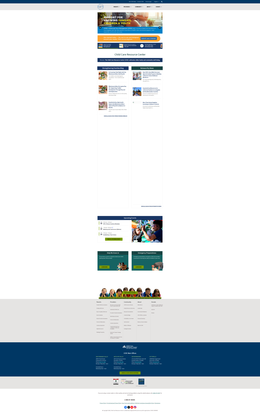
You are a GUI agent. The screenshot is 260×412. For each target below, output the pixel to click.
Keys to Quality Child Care (102, 311)
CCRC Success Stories (128, 305)
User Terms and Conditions (128, 403)
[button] (158, 1)
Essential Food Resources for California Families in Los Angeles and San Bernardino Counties (151, 90)
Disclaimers (157, 403)
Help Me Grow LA (100, 329)
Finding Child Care (100, 308)
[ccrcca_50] (101, 7)
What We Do (140, 305)
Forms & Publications (101, 322)
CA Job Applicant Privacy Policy (114, 403)
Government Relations (142, 311)
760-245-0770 (156, 362)
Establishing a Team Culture (109, 234)
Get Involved (126, 322)
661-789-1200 (120, 362)
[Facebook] (125, 407)
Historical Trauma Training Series (115, 333)
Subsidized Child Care (114, 309)
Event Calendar (100, 315)
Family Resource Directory (129, 308)
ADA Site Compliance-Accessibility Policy (144, 403)
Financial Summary (141, 318)
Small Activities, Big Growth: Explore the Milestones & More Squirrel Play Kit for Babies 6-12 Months (117, 105)
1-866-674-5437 (156, 393)
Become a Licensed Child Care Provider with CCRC (115, 305)
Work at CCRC (140, 325)
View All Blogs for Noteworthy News (151, 206)
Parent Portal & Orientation (102, 318)
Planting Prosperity (100, 332)
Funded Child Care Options (102, 305)
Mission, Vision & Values (142, 322)
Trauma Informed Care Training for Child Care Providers (114, 328)
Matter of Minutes (127, 325)
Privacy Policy (103, 403)
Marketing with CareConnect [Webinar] (112, 229)
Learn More (104, 267)
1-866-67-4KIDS (129, 400)
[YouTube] (131, 407)
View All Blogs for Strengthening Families (115, 116)
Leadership (140, 308)
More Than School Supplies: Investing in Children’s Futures (151, 103)
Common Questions (101, 325)
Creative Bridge (127, 315)
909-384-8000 (138, 362)
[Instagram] (135, 407)
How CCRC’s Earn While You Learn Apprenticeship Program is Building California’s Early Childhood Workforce (152, 74)
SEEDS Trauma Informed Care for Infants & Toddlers (116, 337)
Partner (152, 313)
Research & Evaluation (128, 311)
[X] (128, 407)
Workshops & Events (114, 316)
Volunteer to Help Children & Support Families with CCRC (157, 305)
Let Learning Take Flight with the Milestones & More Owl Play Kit (117, 73)
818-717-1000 (102, 362)
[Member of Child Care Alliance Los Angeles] (127, 382)
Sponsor (153, 309)
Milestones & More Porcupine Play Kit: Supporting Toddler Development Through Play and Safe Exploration (117, 89)
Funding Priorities (127, 329)
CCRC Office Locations (142, 315)
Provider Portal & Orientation (116, 313)
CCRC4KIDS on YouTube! (129, 318)
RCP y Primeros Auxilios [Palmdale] (111, 224)
